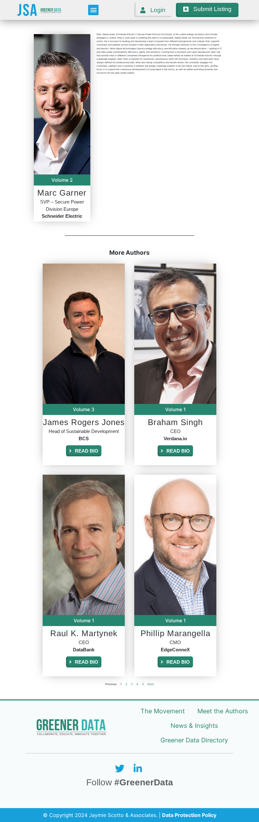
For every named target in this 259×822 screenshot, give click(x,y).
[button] (93, 10)
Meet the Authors (222, 711)
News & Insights (194, 725)
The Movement (163, 711)
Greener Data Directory (194, 740)
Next (151, 684)
